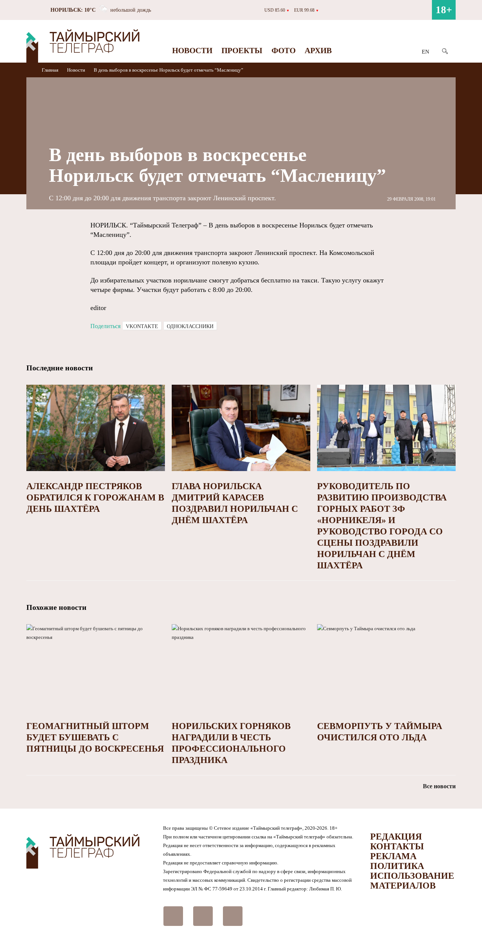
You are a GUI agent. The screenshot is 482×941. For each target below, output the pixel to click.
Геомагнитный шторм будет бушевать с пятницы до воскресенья (95, 737)
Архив (318, 50)
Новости (192, 50)
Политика (397, 866)
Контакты (397, 846)
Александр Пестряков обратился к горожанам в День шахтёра (95, 497)
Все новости (439, 786)
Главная (50, 70)
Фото (284, 50)
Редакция (396, 836)
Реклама (393, 856)
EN (425, 52)
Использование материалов (412, 880)
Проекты (241, 50)
